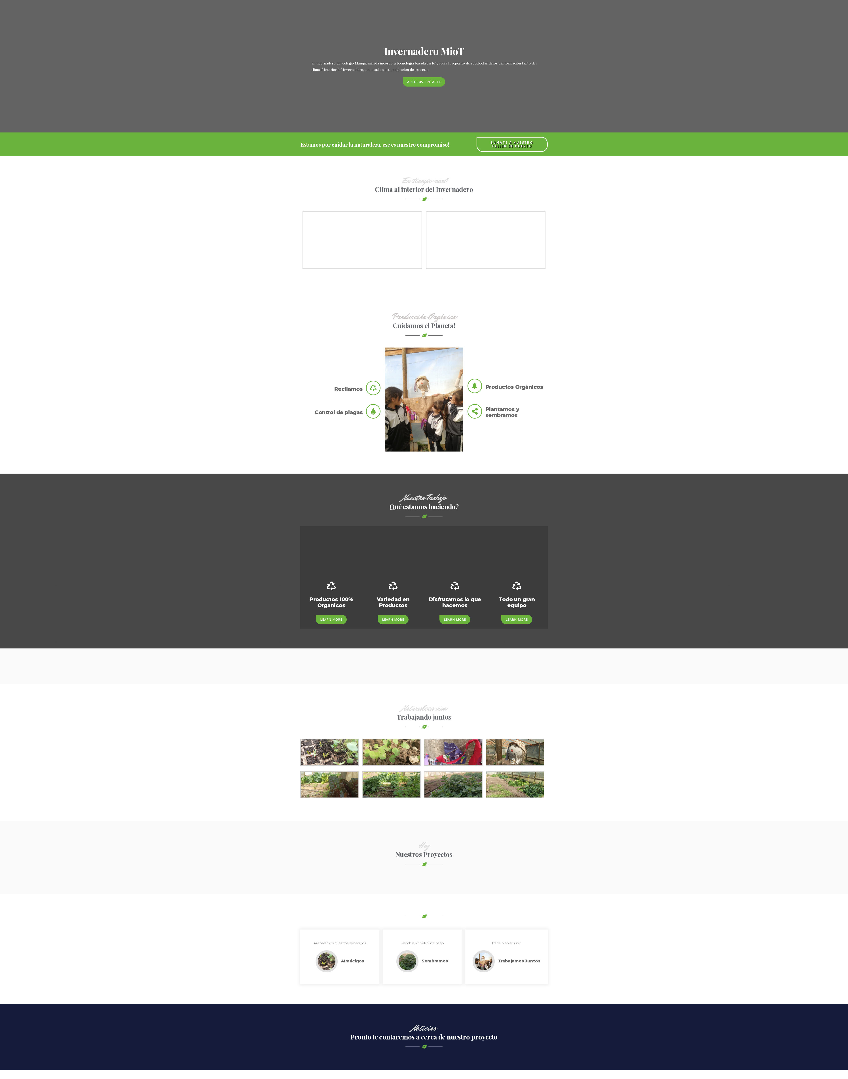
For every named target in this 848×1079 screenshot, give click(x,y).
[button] (424, 82)
